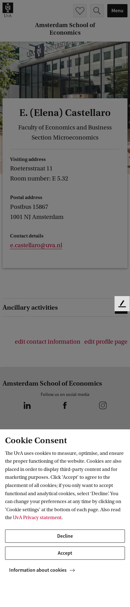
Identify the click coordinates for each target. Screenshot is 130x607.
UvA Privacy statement (37, 517)
